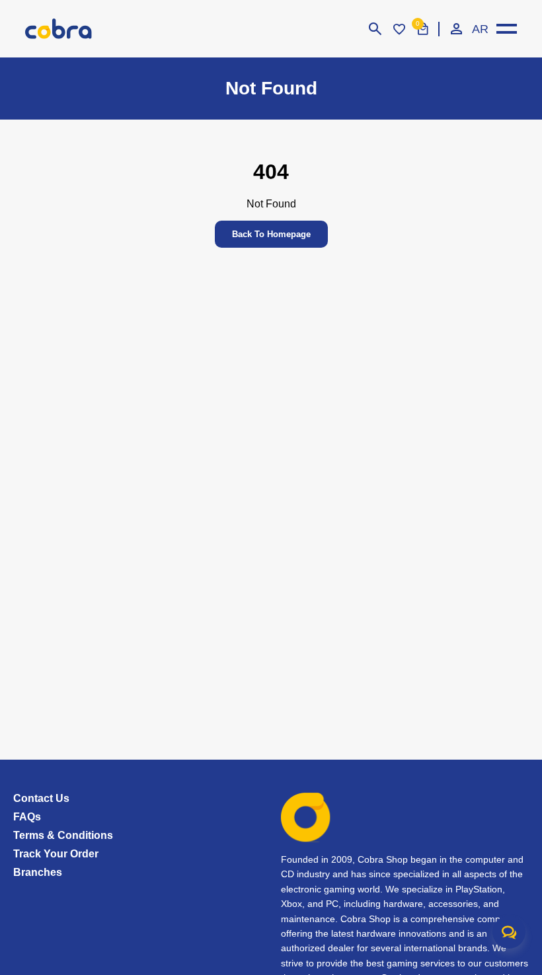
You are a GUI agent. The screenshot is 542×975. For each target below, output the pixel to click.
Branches (37, 872)
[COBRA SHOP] (74, 28)
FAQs (27, 816)
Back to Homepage (271, 234)
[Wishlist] (399, 29)
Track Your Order (55, 853)
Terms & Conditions (63, 835)
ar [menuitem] (480, 29)
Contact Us (41, 798)
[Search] (375, 29)
